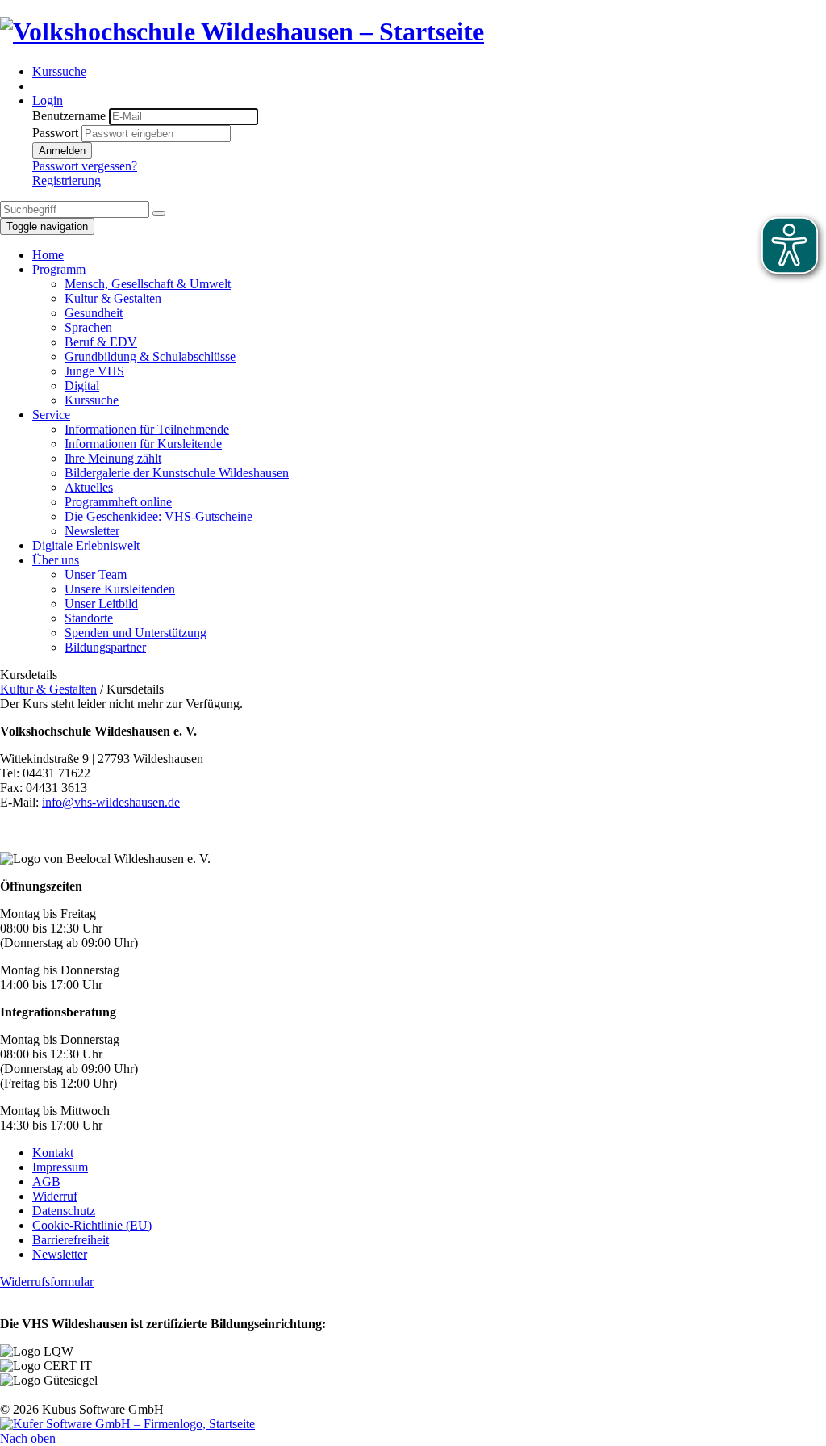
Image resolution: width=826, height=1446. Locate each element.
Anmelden (62, 151)
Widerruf (54, 1196)
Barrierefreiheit (70, 1240)
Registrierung (66, 180)
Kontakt (52, 1152)
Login (47, 100)
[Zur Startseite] (242, 31)
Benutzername (69, 116)
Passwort (55, 133)
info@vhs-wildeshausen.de (111, 802)
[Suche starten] (158, 213)
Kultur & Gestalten (48, 689)
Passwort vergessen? (84, 166)
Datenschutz (63, 1211)
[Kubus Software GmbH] (127, 1424)
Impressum (60, 1167)
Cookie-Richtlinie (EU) (92, 1225)
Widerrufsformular (47, 1282)
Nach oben (28, 1438)
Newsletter (59, 1254)
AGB (46, 1181)
